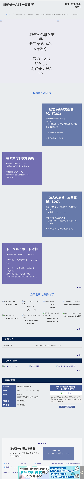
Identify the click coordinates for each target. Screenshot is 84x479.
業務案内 (30, 14)
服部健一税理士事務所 (18, 4)
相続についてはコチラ (42, 14)
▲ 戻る (79, 287)
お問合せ (75, 14)
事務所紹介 (19, 14)
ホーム (8, 14)
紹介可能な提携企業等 (53, 14)
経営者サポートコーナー (64, 14)
